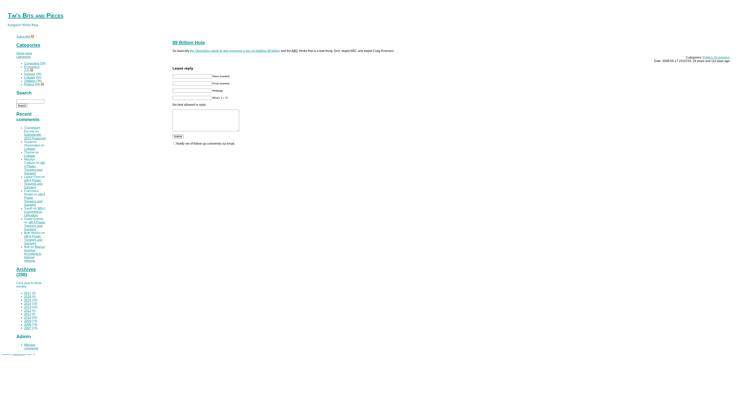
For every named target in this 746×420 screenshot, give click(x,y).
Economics (722, 57)
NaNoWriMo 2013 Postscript (34, 136)
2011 (27, 314)
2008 (27, 324)
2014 (27, 303)
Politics (708, 57)
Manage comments (31, 346)
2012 (27, 310)
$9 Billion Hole (189, 42)
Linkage (29, 77)
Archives (26, 269)
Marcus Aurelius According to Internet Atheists (34, 253)
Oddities (30, 81)
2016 (27, 296)
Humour (29, 74)
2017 (27, 293)
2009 (27, 321)
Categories (28, 45)
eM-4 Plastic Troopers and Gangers (34, 168)
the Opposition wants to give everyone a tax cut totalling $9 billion (235, 50)
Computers (31, 63)
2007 (27, 328)
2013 (27, 307)
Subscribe (23, 36)
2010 (27, 317)
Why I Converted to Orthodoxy (34, 212)
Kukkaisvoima (19, 354)
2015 (27, 300)
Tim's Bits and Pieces (36, 15)
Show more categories (24, 55)
